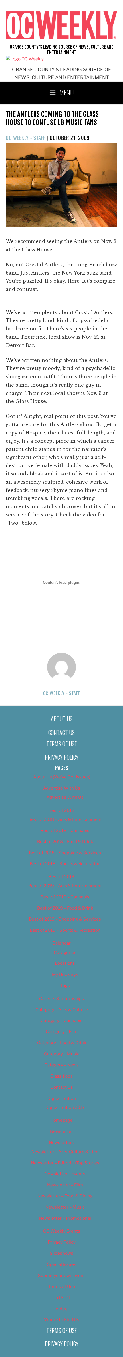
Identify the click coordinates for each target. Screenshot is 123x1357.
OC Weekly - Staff (25, 137)
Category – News (61, 1065)
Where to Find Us (61, 1319)
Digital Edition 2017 (65, 1107)
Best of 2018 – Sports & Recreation (65, 863)
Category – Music (61, 1053)
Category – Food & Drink (61, 1042)
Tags (65, 985)
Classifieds (61, 1076)
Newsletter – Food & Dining (65, 1196)
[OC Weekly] (25, 59)
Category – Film (62, 1031)
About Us (61, 718)
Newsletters (61, 1142)
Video (61, 1308)
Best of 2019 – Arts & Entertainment (65, 885)
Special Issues (61, 1264)
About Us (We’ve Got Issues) (61, 777)
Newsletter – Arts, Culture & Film (64, 1151)
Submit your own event (61, 1275)
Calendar (61, 943)
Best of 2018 (61, 810)
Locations (65, 963)
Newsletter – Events (65, 1173)
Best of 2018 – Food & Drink (65, 841)
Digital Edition (61, 1098)
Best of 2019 (61, 876)
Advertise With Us (61, 788)
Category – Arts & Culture (61, 1009)
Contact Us (61, 732)
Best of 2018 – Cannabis (65, 830)
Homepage (61, 1120)
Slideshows (61, 1253)
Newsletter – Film (65, 1185)
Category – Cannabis (61, 1020)
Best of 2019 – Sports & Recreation (65, 930)
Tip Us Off (61, 1297)
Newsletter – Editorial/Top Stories (65, 1163)
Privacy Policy (61, 757)
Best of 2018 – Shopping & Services (65, 852)
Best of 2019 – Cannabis (65, 897)
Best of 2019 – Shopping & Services (65, 919)
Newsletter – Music (65, 1207)
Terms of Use (62, 743)
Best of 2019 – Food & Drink (65, 908)
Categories (65, 952)
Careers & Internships (61, 998)
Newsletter (61, 1131)
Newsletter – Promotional (65, 1218)
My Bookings (65, 974)
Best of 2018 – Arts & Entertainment (65, 819)
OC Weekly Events (61, 1231)
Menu (66, 92)
